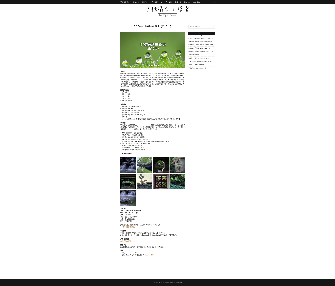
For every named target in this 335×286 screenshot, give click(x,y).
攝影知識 (136, 2)
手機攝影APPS (157, 2)
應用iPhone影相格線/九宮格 (196, 65)
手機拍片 (178, 2)
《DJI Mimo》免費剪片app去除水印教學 (199, 61)
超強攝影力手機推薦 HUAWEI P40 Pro (199, 48)
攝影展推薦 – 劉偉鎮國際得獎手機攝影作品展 (200, 41)
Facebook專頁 (150, 255)
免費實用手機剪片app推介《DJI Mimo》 (199, 58)
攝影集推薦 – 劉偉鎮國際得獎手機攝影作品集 (200, 45)
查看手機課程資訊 (129, 227)
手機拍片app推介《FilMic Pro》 (197, 68)
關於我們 (187, 2)
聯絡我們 (196, 2)
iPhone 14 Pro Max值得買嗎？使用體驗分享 (200, 38)
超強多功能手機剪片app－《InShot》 (198, 55)
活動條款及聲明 (125, 241)
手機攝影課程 (125, 2)
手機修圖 (168, 2)
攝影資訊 (145, 2)
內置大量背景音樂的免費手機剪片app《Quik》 (201, 51)
